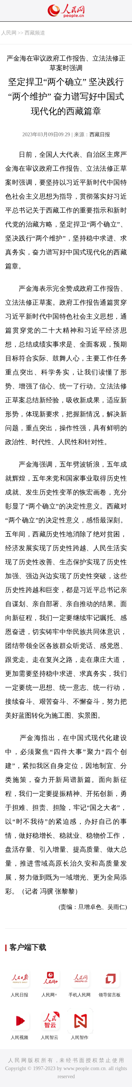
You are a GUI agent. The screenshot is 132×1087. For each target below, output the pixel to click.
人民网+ (49, 994)
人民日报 (19, 994)
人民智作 (79, 1037)
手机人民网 (80, 994)
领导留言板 (110, 994)
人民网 (8, 33)
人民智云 (49, 1037)
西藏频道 (35, 33)
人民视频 (19, 1037)
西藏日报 (99, 134)
